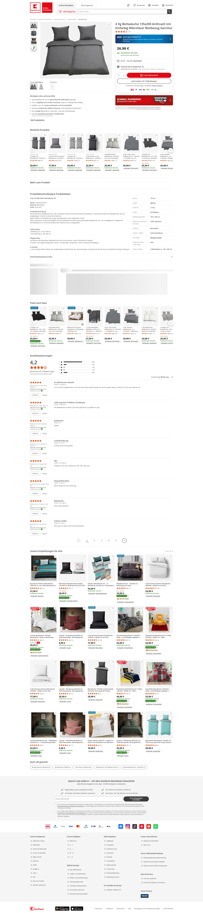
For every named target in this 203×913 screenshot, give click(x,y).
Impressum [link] (98, 909)
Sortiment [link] (110, 853)
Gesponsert (33, 154)
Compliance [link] (109, 909)
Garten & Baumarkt (39, 849)
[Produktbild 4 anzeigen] (33, 48)
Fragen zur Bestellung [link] (77, 874)
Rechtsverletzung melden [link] (79, 894)
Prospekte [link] (110, 845)
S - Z (71, 857)
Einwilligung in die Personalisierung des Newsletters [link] (72, 813)
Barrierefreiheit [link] (168, 909)
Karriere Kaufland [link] (149, 878)
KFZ (34, 877)
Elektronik (36, 845)
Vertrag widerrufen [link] (76, 882)
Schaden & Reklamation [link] (78, 886)
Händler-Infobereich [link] (114, 890)
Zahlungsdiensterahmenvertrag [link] (154, 858)
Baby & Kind (37, 857)
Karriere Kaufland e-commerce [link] (154, 883)
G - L (71, 849)
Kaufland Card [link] (112, 849)
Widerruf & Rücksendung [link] (79, 878)
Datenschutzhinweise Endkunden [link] (155, 866)
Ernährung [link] (110, 869)
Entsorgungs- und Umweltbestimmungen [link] (147, 909)
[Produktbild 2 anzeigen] (33, 33)
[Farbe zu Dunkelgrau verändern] (33, 87)
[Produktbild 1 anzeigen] (33, 25)
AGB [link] (129, 909)
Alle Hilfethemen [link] (76, 870)
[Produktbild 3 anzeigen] (33, 41)
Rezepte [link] (109, 857)
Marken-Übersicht (39, 885)
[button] (77, 362)
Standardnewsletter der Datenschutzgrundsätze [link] (70, 806)
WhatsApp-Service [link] (113, 877)
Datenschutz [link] (120, 909)
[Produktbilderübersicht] (34, 50)
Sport (35, 873)
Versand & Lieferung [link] (77, 890)
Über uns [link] (146, 845)
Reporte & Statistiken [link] (150, 841)
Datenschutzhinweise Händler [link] (154, 862)
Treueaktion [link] (111, 861)
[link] (87, 5)
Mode (35, 865)
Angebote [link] (110, 841)
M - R (71, 853)
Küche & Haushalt (39, 853)
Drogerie (36, 869)
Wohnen (36, 861)
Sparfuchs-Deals (38, 841)
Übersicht (73, 841)
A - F (71, 845)
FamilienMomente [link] (113, 873)
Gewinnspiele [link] (111, 865)
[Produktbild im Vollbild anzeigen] (76, 50)
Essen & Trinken (38, 881)
